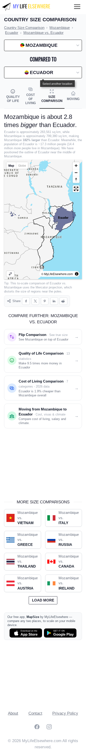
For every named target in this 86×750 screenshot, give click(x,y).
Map (11, 165)
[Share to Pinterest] (45, 301)
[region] (43, 219)
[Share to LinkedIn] (54, 301)
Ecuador (55, 283)
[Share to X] (35, 301)
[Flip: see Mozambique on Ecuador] (10, 274)
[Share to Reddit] (63, 301)
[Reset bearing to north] (76, 179)
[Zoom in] (76, 165)
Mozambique (13, 287)
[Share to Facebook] (26, 301)
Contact (35, 713)
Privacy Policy (65, 713)
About (13, 713)
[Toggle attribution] (77, 274)
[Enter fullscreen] (76, 188)
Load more (43, 600)
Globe (22, 165)
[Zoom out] (76, 172)
